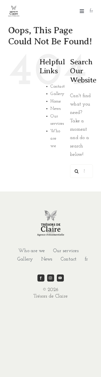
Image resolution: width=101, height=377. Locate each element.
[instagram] (50, 278)
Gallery (57, 94)
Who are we (55, 138)
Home (55, 101)
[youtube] (60, 278)
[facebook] (40, 278)
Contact (57, 86)
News (55, 109)
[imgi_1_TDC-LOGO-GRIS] (13, 8)
